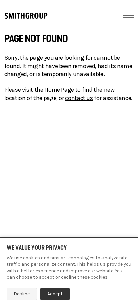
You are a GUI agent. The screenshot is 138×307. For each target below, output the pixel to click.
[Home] (26, 15)
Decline (22, 294)
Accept (55, 294)
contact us (79, 98)
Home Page (59, 89)
